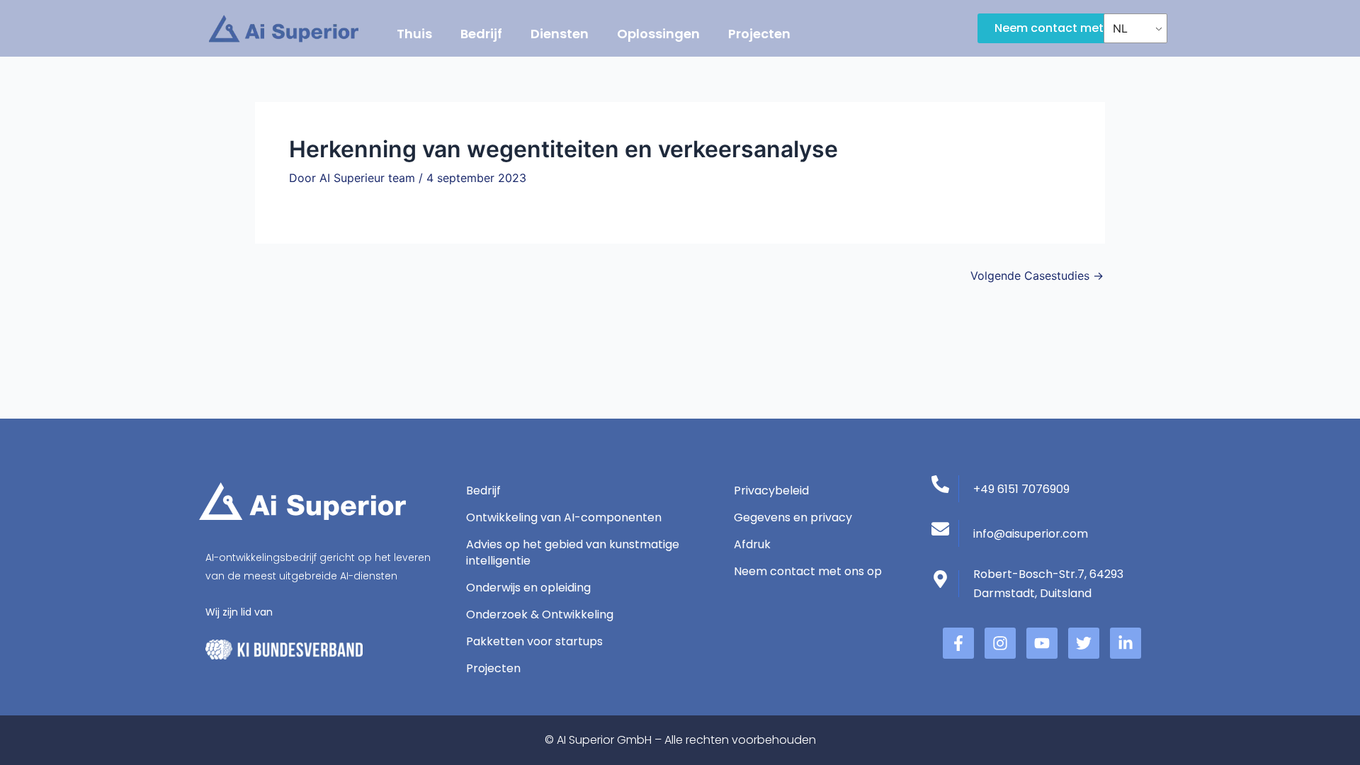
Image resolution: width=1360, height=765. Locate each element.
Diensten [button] (560, 33)
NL (1120, 28)
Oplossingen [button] (658, 33)
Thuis (414, 33)
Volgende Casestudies (1037, 275)
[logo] (283, 28)
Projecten (759, 33)
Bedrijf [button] (481, 33)
